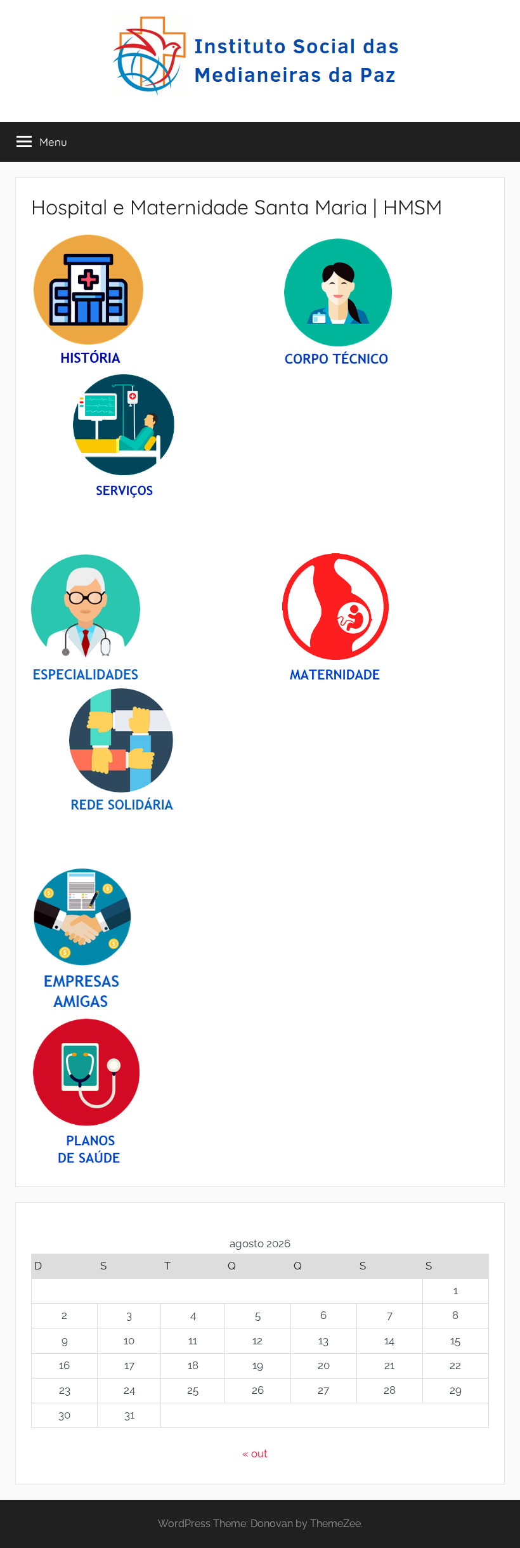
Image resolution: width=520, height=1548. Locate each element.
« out (255, 1453)
